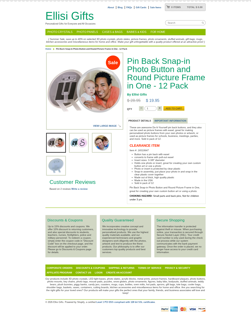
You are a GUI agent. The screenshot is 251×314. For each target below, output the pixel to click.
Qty (129, 109)
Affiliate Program (59, 272)
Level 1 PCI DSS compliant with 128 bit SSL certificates (125, 302)
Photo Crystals (60, 31)
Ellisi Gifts (69, 16)
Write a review (79, 188)
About (111, 7)
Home (48, 49)
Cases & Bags (112, 31)
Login (98, 272)
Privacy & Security (177, 268)
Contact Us (83, 272)
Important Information (170, 120)
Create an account (119, 272)
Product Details (139, 120)
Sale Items (155, 7)
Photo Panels (87, 31)
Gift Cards (141, 7)
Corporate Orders (59, 268)
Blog (120, 7)
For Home (158, 31)
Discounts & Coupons (90, 268)
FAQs (129, 7)
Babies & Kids (137, 31)
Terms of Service (149, 268)
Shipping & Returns (121, 268)
